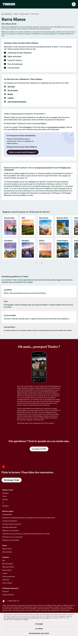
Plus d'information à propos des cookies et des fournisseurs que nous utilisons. (27, 618)
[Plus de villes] (42, 263)
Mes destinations (7, 14)
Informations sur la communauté (12, 537)
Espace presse (6, 570)
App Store (5, 591)
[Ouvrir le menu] (74, 4)
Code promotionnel (8, 576)
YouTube (5, 499)
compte (54, 117)
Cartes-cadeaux (7, 583)
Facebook (5, 506)
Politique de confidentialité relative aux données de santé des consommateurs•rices (28, 518)
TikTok (4, 496)
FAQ (3, 560)
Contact (4, 573)
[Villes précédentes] (36, 263)
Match (43, 123)
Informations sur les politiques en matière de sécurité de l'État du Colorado (26, 534)
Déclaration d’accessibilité (10, 540)
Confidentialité (7, 514)
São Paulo (11, 87)
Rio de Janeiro (24, 14)
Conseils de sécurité (43, 168)
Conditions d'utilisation (9, 521)
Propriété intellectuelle (9, 527)
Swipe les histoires (8, 567)
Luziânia (11, 98)
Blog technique (7, 552)
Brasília (10, 94)
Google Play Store (8, 595)
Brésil (16, 14)
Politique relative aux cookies (11, 524)
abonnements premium (56, 127)
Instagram (5, 493)
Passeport (28, 127)
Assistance (5, 580)
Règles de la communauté (10, 530)
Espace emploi (7, 549)
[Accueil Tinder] (9, 4)
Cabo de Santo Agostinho (17, 102)
